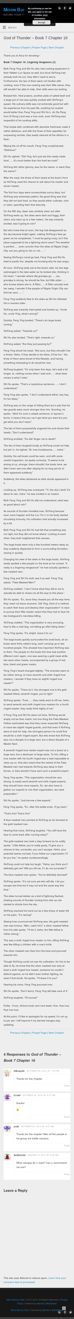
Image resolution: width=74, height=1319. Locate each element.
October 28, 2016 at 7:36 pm (42, 1070)
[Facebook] (64, 8)
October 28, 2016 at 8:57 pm (38, 1095)
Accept (41, 22)
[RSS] (59, 8)
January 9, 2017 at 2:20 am (43, 1155)
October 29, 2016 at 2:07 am (37, 1126)
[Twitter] (69, 8)
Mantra (40, 1303)
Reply (67, 1085)
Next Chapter (56, 47)
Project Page (39, 47)
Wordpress (51, 1303)
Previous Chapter (20, 47)
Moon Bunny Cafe (15, 1299)
